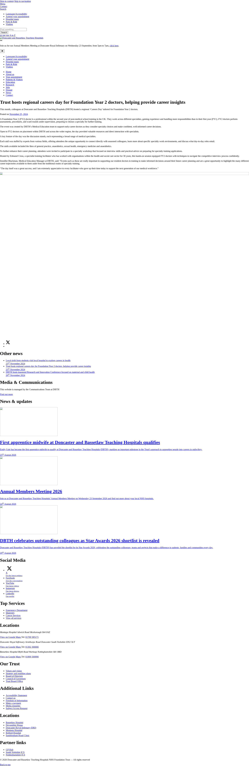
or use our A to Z (7, 35)
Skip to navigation (22, 1)
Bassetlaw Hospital (14, 722)
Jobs (8, 87)
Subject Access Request (16, 708)
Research (10, 85)
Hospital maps (12, 19)
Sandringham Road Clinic (17, 735)
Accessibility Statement (16, 695)
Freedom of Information (17, 700)
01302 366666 (32, 647)
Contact (9, 95)
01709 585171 (32, 637)
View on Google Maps (10, 637)
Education (10, 82)
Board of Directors (14, 676)
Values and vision (14, 671)
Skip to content (7, 1)
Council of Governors (16, 678)
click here (114, 45)
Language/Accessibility (16, 14)
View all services (13, 618)
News (8, 92)
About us (10, 74)
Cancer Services (13, 615)
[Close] (2, 51)
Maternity (10, 613)
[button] (124, 4)
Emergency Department (16, 610)
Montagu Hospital (14, 730)
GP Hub (9, 749)
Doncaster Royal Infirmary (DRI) (21, 727)
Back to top (5, 764)
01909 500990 (32, 656)
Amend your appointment (17, 16)
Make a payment (13, 703)
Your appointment (14, 77)
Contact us (10, 698)
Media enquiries (13, 706)
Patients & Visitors (14, 79)
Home (8, 72)
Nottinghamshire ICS (15, 755)
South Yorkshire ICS (15, 752)
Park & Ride (11, 21)
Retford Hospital (13, 733)
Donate (9, 90)
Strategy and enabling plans (18, 673)
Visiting (9, 24)
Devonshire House (14, 725)
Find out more (6, 394)
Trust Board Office (14, 681)
